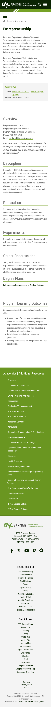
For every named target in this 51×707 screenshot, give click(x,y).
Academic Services (16, 422)
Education (12, 456)
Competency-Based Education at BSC (24, 390)
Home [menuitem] (8, 21)
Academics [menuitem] (19, 21)
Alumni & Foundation (25, 600)
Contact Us (25, 627)
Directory (25, 630)
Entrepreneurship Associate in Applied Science (23, 285)
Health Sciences (15, 461)
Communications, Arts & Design (21, 442)
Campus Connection (25, 665)
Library (25, 633)
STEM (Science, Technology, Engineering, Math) (25, 473)
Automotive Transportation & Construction (26, 432)
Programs (12, 380)
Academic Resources (17, 416)
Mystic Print (25, 640)
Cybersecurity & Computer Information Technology (24, 449)
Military (25, 590)
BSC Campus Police (25, 624)
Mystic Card (25, 637)
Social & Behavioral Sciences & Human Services (24, 481)
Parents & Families (25, 578)
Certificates (13, 499)
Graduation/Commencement (20, 406)
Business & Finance (20, 91)
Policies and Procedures (25, 610)
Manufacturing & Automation (20, 466)
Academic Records (16, 411)
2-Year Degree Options (17, 509)
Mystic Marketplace (25, 649)
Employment (25, 653)
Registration (13, 401)
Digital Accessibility (25, 571)
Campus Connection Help (25, 669)
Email (26, 659)
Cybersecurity (25, 587)
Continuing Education (26, 594)
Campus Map (26, 643)
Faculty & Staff (25, 597)
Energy (25, 584)
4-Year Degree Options (17, 504)
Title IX (27, 688)
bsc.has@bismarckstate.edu (21, 138)
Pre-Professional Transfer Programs (23, 488)
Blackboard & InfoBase (25, 672)
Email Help (25, 662)
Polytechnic (25, 603)
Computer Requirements (18, 385)
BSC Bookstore (25, 646)
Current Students (25, 575)
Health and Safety (26, 606)
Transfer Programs (16, 493)
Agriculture (12, 427)
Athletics (25, 656)
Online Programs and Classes (21, 396)
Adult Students (25, 581)
